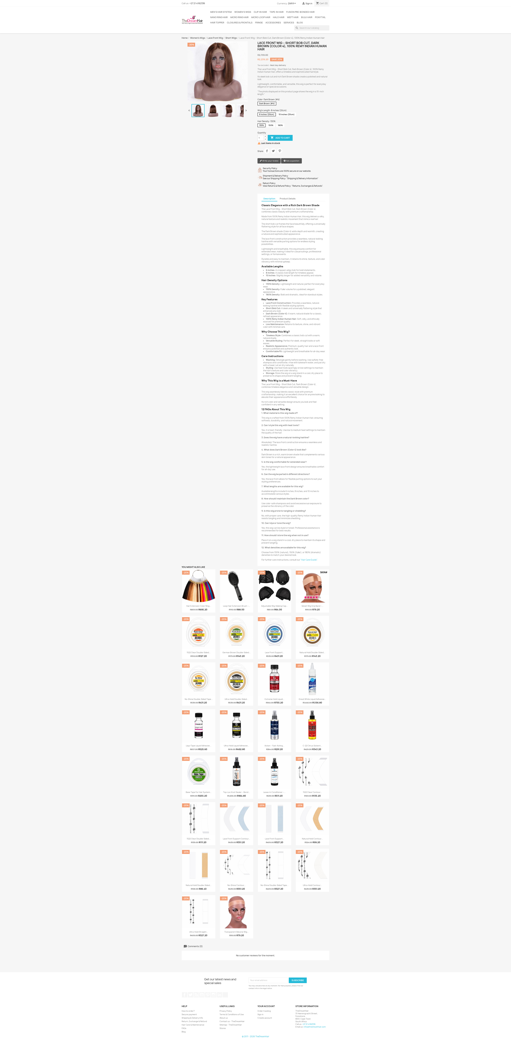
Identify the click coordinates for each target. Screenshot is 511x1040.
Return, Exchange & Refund (194, 1021)
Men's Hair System (221, 12)
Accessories (273, 22)
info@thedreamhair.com (315, 1027)
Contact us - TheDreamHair (232, 1021)
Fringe (259, 22)
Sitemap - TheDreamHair (231, 1025)
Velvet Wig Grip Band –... (312, 606)
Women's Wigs (242, 12)
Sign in (260, 1014)
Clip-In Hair (260, 12)
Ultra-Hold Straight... (198, 932)
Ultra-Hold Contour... (312, 885)
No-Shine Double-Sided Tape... (199, 699)
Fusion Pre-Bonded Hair (300, 12)
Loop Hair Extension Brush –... (236, 606)
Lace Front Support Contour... (236, 838)
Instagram (213, 994)
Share (267, 151)
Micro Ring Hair (239, 17)
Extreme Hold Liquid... (274, 699)
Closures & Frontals (239, 22)
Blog (300, 22)
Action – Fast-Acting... (274, 745)
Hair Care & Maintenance (193, 1025)
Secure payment (189, 1014)
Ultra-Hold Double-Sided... (236, 699)
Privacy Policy (226, 1011)
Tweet (273, 151)
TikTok (225, 994)
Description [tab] (269, 198)
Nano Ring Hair (219, 17)
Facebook (184, 994)
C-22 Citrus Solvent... (312, 745)
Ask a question (292, 161)
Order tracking (264, 1011)
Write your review (270, 161)
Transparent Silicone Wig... (236, 932)
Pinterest (279, 151)
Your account (266, 1006)
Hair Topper (217, 22)
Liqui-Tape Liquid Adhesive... (198, 745)
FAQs (184, 1028)
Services (289, 22)
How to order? (188, 1011)
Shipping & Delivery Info (192, 1018)
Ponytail (320, 17)
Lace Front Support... (274, 652)
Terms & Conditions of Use (232, 1014)
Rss (196, 994)
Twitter (190, 994)
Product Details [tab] (287, 198)
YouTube (202, 994)
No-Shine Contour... (236, 885)
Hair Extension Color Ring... (198, 606)
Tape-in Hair (277, 12)
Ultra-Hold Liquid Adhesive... (236, 745)
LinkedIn (219, 994)
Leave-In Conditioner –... (274, 792)
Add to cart (280, 137)
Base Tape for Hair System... (198, 792)
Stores (223, 1028)
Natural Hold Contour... (312, 838)
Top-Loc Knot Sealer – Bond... (236, 792)
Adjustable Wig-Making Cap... (274, 606)
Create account (264, 1018)
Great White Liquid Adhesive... (312, 699)
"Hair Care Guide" (308, 559)
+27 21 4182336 (197, 3)
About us (224, 1018)
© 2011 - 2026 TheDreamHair (255, 1036)
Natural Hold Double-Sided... (312, 652)
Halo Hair (278, 17)
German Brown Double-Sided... (236, 652)
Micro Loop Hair (260, 17)
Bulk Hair (306, 17)
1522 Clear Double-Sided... (199, 652)
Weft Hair (292, 17)
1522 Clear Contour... (312, 792)
